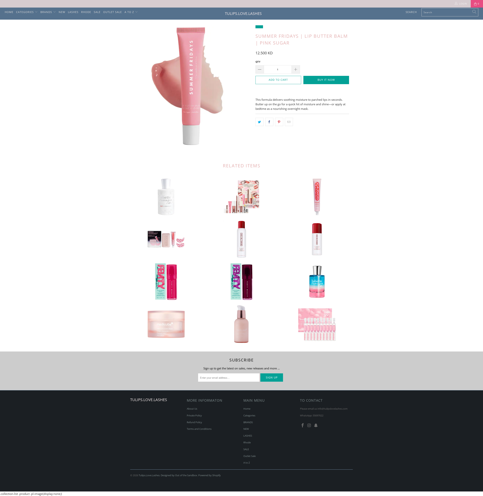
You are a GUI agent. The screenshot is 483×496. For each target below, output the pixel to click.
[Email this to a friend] (289, 122)
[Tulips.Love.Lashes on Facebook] (303, 425)
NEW (62, 12)
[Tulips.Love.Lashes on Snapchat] (316, 425)
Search (411, 12)
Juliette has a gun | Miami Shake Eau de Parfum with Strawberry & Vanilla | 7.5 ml (317, 282)
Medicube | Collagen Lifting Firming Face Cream (166, 324)
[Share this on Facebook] (269, 122)
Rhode (86, 12)
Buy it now (326, 80)
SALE (97, 12)
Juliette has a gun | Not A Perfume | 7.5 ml (166, 197)
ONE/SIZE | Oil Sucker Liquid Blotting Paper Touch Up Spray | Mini (317, 239)
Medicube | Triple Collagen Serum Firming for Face (241, 324)
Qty (257, 61)
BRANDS (46, 12)
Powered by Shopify (209, 475)
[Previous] (136, 86)
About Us (192, 408)
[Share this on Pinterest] (279, 122)
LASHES (73, 12)
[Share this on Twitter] (259, 122)
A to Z (130, 12)
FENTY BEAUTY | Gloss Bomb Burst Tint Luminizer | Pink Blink (166, 282)
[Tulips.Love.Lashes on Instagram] (309, 425)
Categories (25, 12)
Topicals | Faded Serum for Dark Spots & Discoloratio (317, 197)
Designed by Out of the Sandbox (179, 475)
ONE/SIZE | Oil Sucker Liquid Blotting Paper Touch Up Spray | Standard (241, 239)
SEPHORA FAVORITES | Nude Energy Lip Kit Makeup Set (241, 197)
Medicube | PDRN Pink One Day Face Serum (317, 324)
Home (9, 12)
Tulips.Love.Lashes (243, 13)
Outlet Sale (112, 12)
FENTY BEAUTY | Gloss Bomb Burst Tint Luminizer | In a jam (241, 282)
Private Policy (194, 415)
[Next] (245, 86)
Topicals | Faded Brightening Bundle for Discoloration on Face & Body (166, 239)
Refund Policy (194, 422)
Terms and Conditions (199, 429)
